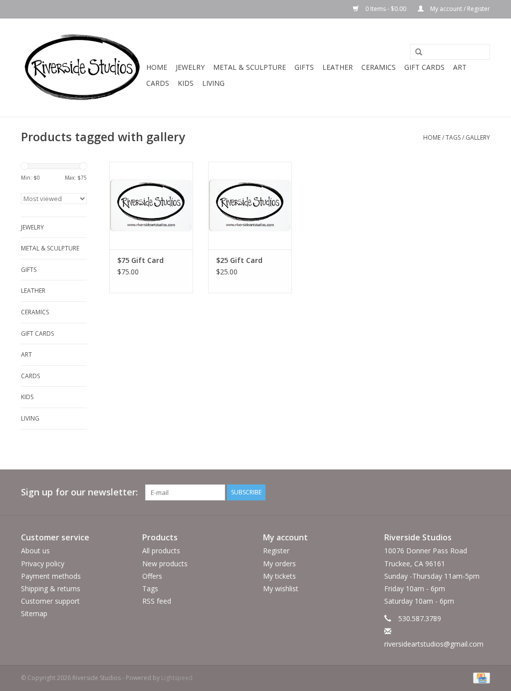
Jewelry (190, 67)
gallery (478, 137)
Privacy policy (42, 563)
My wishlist (280, 588)
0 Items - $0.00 (386, 8)
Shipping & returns (50, 588)
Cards (157, 83)
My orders (279, 563)
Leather (337, 67)
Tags (453, 137)
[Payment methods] (480, 677)
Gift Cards (424, 67)
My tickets (279, 576)
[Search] (415, 52)
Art (460, 67)
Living (213, 83)
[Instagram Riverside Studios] (482, 492)
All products (161, 550)
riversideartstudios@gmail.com (434, 644)
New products (165, 563)
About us (35, 550)
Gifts (304, 67)
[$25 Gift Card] (250, 205)
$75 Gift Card (140, 260)
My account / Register (459, 8)
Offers (152, 576)
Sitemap (34, 613)
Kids (186, 83)
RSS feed (156, 601)
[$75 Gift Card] (151, 205)
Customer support (50, 601)
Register (276, 550)
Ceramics (378, 67)
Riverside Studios (418, 537)
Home (156, 67)
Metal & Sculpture (249, 67)
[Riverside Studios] (82, 67)
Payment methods (51, 576)
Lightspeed (177, 678)
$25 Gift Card (239, 260)
